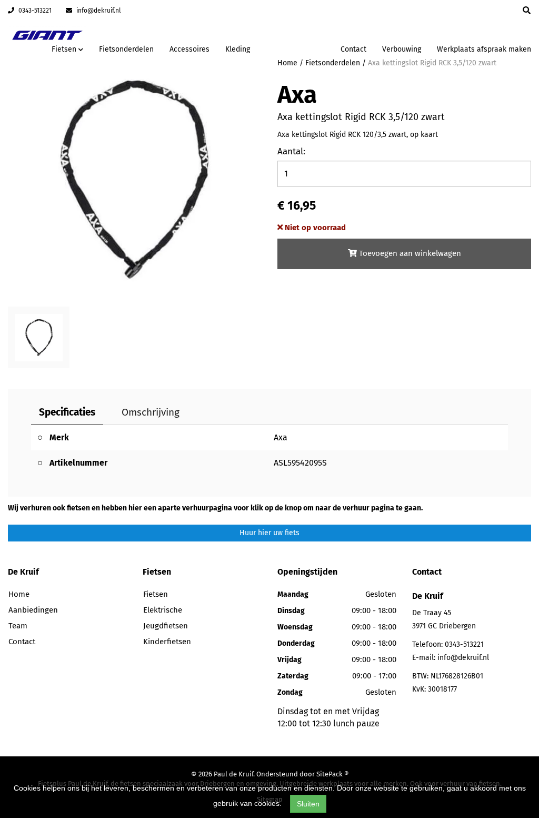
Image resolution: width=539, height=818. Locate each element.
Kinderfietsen (167, 641)
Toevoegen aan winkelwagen (409, 253)
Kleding (237, 49)
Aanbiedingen (299, 47)
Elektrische (162, 610)
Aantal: (291, 151)
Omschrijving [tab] (150, 412)
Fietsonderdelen (126, 49)
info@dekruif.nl (98, 10)
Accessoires (189, 49)
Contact (353, 49)
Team (17, 625)
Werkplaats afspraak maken (484, 49)
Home (18, 594)
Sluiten (308, 804)
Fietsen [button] (65, 49)
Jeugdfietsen (165, 625)
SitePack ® (332, 774)
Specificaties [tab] (67, 412)
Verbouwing (401, 49)
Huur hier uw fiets (269, 532)
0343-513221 (34, 10)
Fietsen (155, 594)
